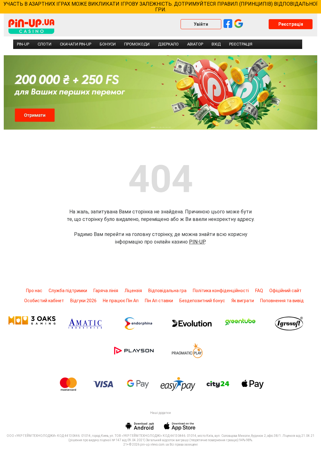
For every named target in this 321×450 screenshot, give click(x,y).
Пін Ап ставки (159, 300)
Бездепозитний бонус (202, 300)
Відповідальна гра (167, 290)
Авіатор (195, 44)
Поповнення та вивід (282, 300)
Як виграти (242, 300)
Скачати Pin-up (75, 44)
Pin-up (23, 44)
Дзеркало (168, 44)
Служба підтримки (68, 290)
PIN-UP (197, 242)
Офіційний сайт (285, 290)
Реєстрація (290, 24)
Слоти (44, 44)
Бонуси (108, 44)
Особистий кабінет (44, 300)
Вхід (216, 44)
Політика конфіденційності (221, 290)
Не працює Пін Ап (121, 300)
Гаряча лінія (105, 290)
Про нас (34, 290)
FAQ (259, 290)
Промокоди (137, 44)
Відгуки (83, 300)
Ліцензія (133, 290)
